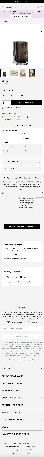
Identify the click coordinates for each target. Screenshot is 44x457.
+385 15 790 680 (14, 255)
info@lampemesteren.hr (16, 258)
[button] (4, 73)
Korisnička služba (12, 376)
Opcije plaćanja (11, 397)
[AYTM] (10, 90)
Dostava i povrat (12, 383)
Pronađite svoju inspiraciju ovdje (21, 227)
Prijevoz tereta (11, 412)
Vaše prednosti (11, 390)
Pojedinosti (8, 169)
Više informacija (10, 162)
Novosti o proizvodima (15, 434)
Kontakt (7, 368)
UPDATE (20, 16)
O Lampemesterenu (13, 419)
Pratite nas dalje (12, 405)
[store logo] (14, 6)
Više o (5, 426)
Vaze (5, 21)
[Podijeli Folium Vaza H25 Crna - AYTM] (40, 31)
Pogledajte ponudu (24, 13)
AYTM (24, 134)
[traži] (37, 6)
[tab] (22, 368)
